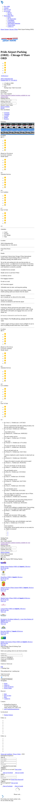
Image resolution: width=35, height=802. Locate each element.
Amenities (7, 114)
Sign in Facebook (7, 786)
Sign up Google (19, 772)
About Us (6, 685)
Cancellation (10, 20)
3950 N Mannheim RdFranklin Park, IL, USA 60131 (9, 79)
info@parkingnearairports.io (11, 709)
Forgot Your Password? (17, 779)
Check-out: (4, 655)
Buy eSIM (7, 6)
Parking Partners (8, 715)
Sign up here (14, 783)
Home (2, 29)
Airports (6, 8)
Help (5, 694)
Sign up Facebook (7, 772)
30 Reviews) (4, 76)
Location (6, 115)
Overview (6, 112)
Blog (5, 697)
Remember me (6, 779)
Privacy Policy (8, 688)
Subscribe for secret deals (9, 766)
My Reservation (11, 19)
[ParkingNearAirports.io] (11, 3)
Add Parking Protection (13, 23)
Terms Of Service (9, 686)
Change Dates (11, 25)
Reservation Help (8, 15)
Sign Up (9, 14)
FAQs (9, 17)
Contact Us (10, 26)
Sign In (9, 12)
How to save (7, 9)
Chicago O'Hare (13, 29)
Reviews (6, 119)
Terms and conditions (6, 754)
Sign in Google (18, 786)
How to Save (7, 695)
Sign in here (18, 769)
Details (6, 117)
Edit (2, 666)
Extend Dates (11, 22)
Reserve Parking (5, 552)
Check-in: (3, 654)
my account (7, 11)
